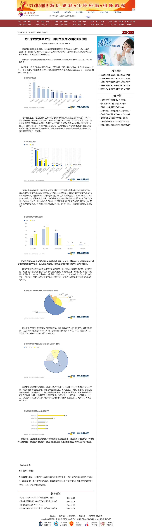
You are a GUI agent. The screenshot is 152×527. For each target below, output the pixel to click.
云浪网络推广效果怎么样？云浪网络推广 (115, 82)
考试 (43, 24)
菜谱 (79, 21)
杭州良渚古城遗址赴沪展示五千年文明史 (115, 78)
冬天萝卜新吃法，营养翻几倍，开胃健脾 (115, 85)
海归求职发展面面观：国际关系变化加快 (115, 75)
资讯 (24, 21)
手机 (84, 24)
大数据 (121, 24)
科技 (56, 24)
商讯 (92, 24)
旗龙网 (31, 471)
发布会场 (128, 21)
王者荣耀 (56, 12)
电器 (66, 21)
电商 (97, 24)
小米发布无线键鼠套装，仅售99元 (113, 100)
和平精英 (79, 12)
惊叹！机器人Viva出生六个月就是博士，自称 (36, 498)
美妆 (97, 21)
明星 (43, 21)
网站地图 (99, 516)
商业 (115, 24)
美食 (92, 21)
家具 (61, 21)
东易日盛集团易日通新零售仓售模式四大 (115, 125)
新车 (29, 24)
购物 (110, 21)
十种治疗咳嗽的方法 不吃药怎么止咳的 (114, 121)
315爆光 (128, 24)
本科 (47, 24)
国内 (29, 21)
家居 (56, 21)
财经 (20, 24)
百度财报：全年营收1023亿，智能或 (114, 118)
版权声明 (92, 516)
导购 (24, 24)
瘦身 (102, 21)
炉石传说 (91, 12)
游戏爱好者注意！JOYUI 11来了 (32, 505)
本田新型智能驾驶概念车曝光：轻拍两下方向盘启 (38, 508)
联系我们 (62, 516)
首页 (20, 21)
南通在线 (32, 32)
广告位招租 (117, 12)
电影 (47, 21)
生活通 (120, 21)
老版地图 (82, 516)
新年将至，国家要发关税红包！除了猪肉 (115, 89)
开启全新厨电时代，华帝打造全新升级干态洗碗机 (38, 501)
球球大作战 (104, 12)
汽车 (38, 21)
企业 (74, 21)
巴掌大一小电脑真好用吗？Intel (112, 107)
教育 (38, 24)
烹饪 (84, 21)
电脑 (79, 24)
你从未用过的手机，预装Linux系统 (113, 104)
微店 (102, 24)
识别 (66, 24)
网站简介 (53, 516)
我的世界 (67, 12)
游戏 (74, 24)
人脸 (61, 24)
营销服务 (72, 516)
